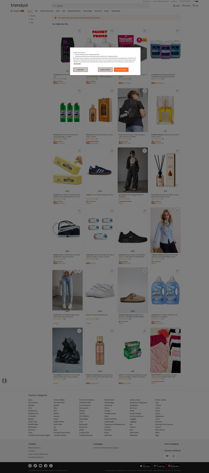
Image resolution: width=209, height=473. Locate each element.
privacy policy (77, 63)
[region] (105, 61)
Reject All (80, 69)
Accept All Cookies (121, 69)
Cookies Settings (105, 69)
